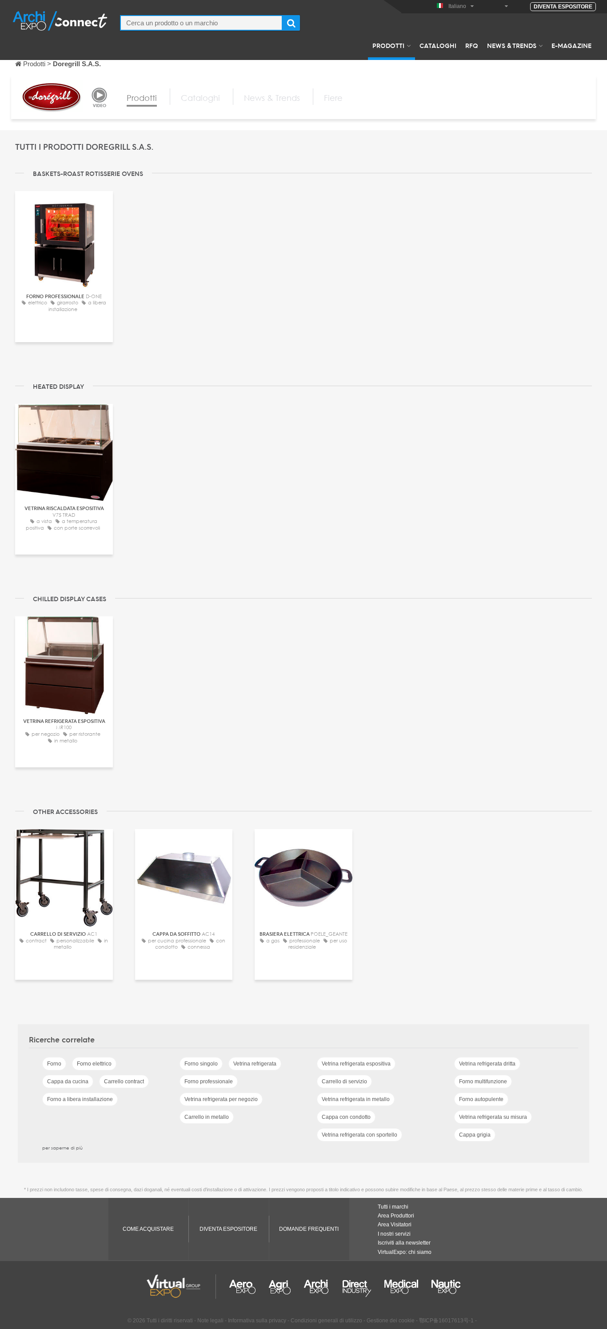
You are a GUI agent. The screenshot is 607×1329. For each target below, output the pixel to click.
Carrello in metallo (206, 1117)
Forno (54, 1064)
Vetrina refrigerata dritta (487, 1064)
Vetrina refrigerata (254, 1064)
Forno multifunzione (483, 1081)
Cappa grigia (475, 1135)
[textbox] (201, 23)
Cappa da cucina (67, 1081)
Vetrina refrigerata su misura (493, 1117)
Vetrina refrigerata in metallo (356, 1099)
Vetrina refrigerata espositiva (356, 1064)
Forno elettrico (94, 1064)
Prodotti (388, 45)
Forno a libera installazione (80, 1099)
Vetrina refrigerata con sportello (359, 1135)
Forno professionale (208, 1081)
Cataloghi (437, 45)
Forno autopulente (481, 1099)
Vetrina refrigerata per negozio (221, 1099)
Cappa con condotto (346, 1117)
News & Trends (511, 45)
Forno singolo (201, 1064)
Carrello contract (124, 1081)
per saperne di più (62, 1147)
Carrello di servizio (344, 1081)
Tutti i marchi (393, 1207)
